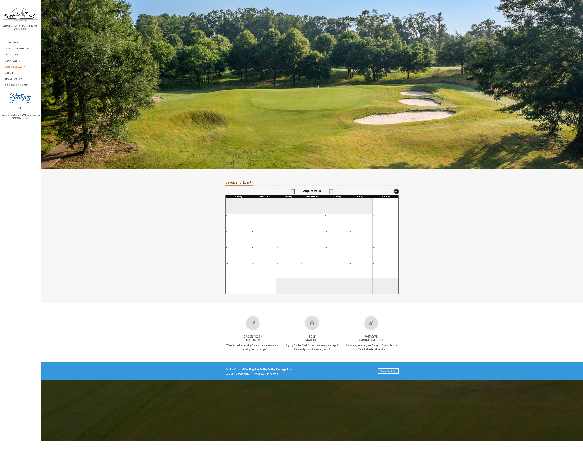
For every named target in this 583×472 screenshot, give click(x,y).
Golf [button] (7, 36)
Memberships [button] (11, 42)
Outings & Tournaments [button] (17, 48)
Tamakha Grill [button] (12, 54)
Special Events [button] (12, 60)
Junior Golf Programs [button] (16, 85)
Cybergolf (25, 117)
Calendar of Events (15, 66)
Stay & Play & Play (13, 78)
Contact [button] (9, 72)
